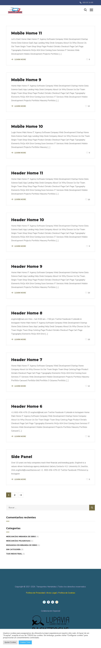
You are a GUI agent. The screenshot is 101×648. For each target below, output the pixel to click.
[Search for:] (50, 507)
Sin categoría (13, 549)
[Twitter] (44, 602)
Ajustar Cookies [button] (10, 642)
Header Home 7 (26, 360)
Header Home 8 (26, 313)
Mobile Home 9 (26, 80)
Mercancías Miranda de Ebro (21, 536)
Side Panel (21, 457)
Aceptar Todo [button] (25, 642)
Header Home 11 (27, 173)
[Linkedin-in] (52, 602)
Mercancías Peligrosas (18, 541)
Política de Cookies (66, 593)
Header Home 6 (26, 406)
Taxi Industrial (14, 554)
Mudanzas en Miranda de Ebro (21, 545)
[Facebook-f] (48, 602)
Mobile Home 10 (27, 126)
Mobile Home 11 (26, 33)
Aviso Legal (51, 593)
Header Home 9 (26, 266)
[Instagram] (56, 602)
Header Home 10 (27, 220)
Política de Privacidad (35, 593)
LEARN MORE (20, 59)
